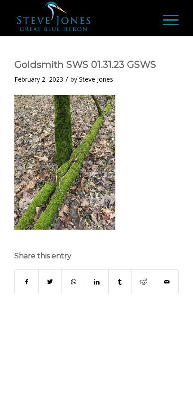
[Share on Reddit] (143, 282)
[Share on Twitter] (50, 282)
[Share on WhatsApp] (73, 282)
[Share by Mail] (166, 282)
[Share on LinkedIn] (96, 282)
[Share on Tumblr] (120, 282)
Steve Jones (96, 79)
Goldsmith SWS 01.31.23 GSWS (85, 64)
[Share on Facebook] (26, 282)
